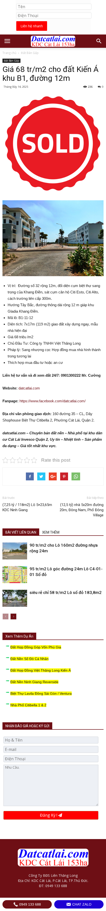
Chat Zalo (81, 904)
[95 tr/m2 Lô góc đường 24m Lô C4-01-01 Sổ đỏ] (14, 574)
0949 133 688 (29, 904)
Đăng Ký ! (49, 815)
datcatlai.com (29, 388)
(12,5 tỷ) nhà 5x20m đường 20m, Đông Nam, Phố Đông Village (82, 510)
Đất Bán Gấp (30, 53)
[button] (99, 41)
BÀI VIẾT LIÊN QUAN (20, 532)
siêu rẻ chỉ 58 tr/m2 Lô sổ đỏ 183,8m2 (66, 592)
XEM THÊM (50, 532)
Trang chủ (9, 53)
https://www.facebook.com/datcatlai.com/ (52, 401)
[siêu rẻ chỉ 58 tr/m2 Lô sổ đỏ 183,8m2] (14, 598)
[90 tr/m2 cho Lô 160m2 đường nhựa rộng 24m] (14, 550)
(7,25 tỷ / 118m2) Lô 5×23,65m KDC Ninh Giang (27, 507)
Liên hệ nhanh (31, 26)
